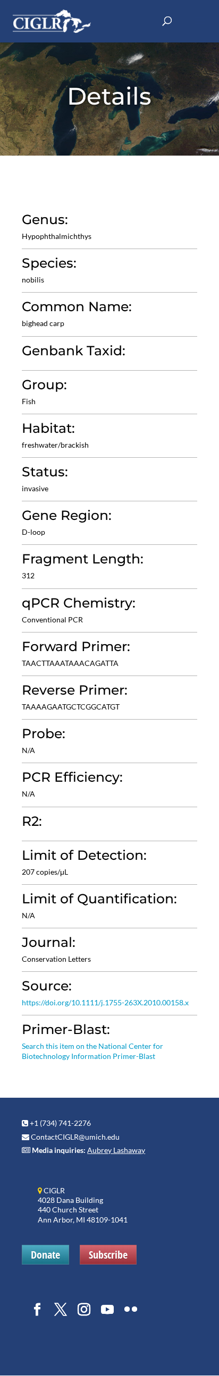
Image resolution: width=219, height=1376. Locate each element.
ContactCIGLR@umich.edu (75, 1136)
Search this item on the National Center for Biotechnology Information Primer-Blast (92, 1050)
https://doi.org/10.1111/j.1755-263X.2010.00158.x (105, 1002)
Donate (45, 1254)
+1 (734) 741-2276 (60, 1122)
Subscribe (108, 1254)
